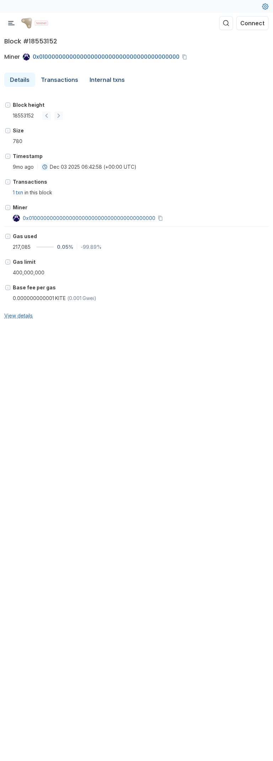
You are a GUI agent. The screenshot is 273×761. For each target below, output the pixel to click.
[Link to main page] (26, 23)
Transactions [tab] (59, 79)
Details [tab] (20, 79)
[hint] (7, 105)
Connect (252, 23)
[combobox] (44, 166)
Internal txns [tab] (107, 79)
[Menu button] (11, 23)
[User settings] (265, 6)
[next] (58, 115)
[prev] (46, 115)
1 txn (18, 192)
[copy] (185, 57)
